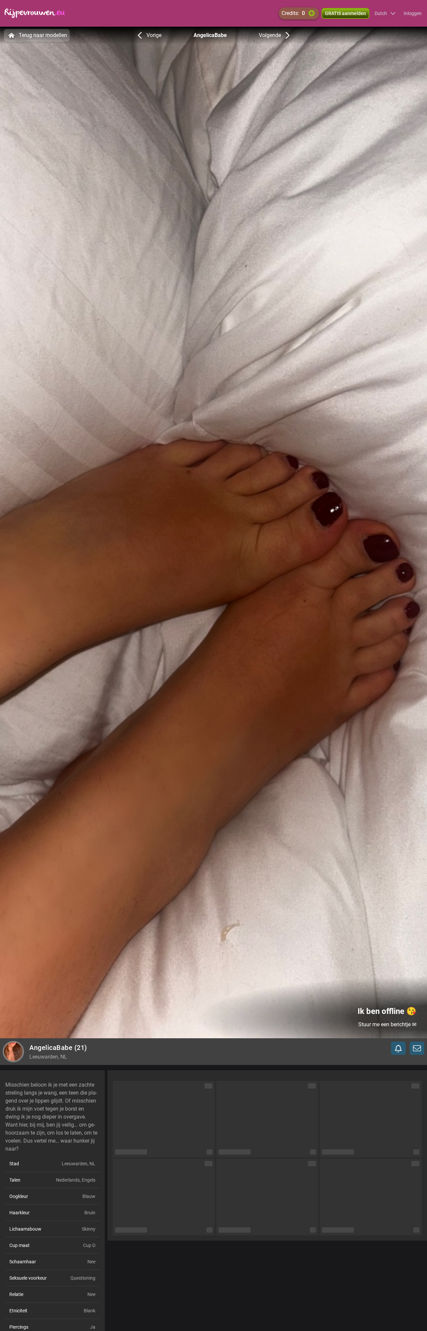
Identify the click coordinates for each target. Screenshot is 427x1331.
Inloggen (413, 13)
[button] (385, 13)
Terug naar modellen (43, 35)
